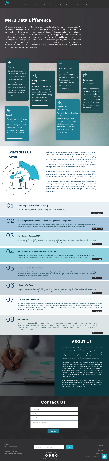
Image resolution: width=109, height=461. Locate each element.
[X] (50, 455)
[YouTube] (56, 455)
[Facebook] (53, 455)
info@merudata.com (15, 453)
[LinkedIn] (46, 455)
